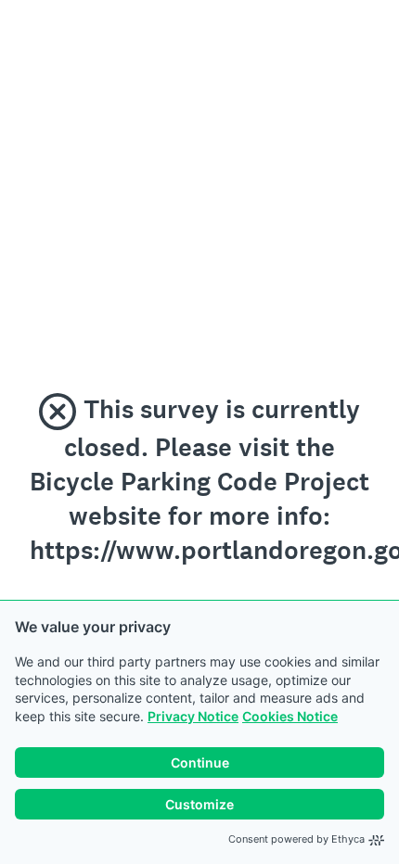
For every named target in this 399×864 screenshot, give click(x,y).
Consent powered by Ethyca (296, 838)
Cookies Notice (290, 716)
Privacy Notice (193, 716)
